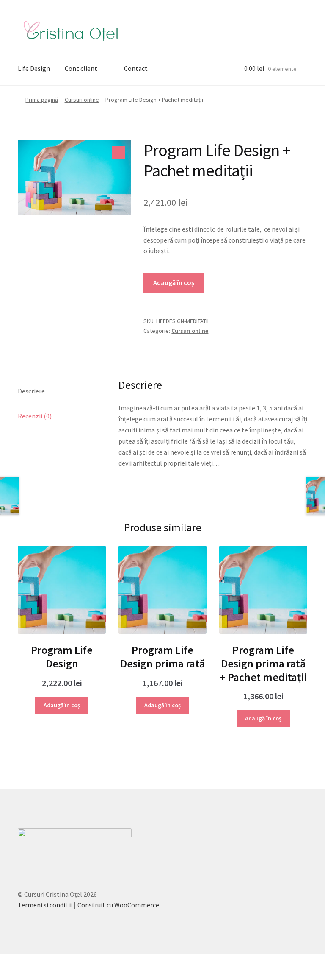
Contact (136, 68)
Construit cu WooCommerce (118, 905)
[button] (118, 152)
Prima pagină (41, 99)
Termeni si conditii (45, 905)
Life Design (34, 68)
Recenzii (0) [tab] (35, 416)
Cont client (81, 68)
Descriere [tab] (31, 391)
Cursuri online (82, 99)
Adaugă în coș (173, 282)
